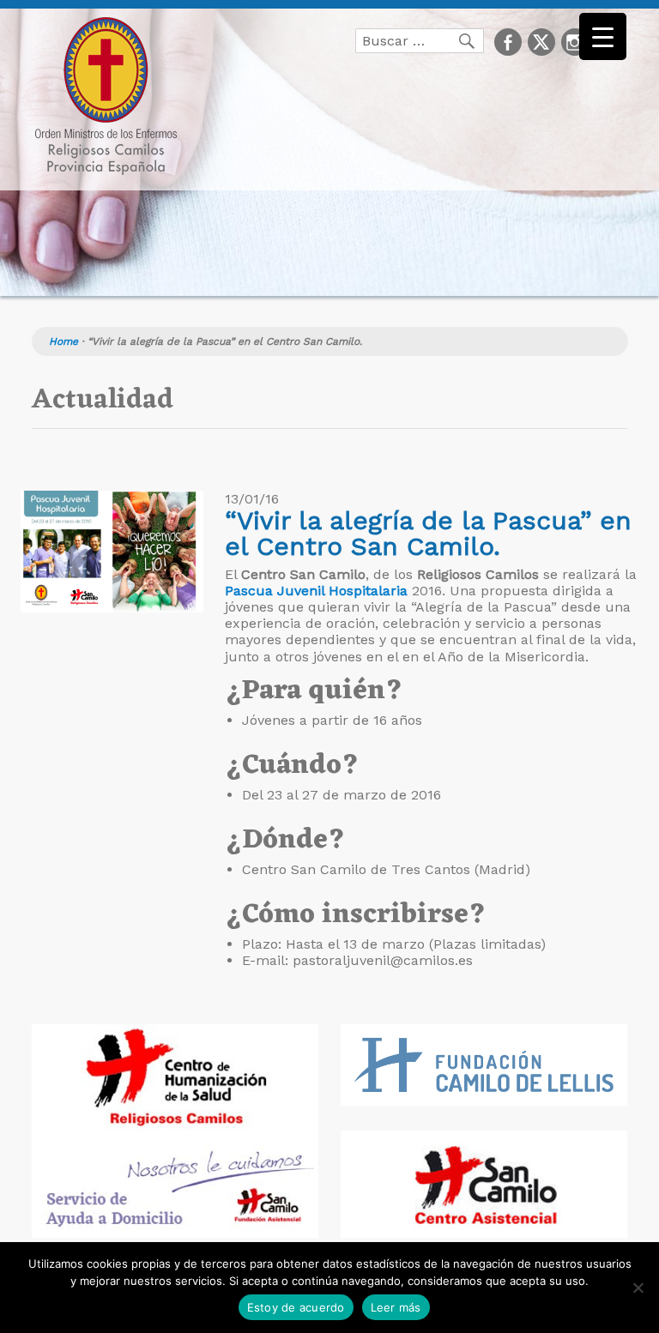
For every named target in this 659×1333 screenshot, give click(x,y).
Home (63, 341)
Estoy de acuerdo (296, 1307)
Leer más (396, 1307)
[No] (637, 1287)
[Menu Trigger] (602, 36)
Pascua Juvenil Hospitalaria (316, 590)
